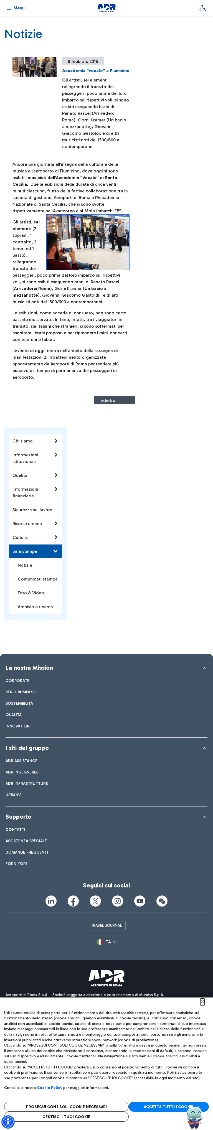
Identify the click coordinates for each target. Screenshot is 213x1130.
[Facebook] (73, 901)
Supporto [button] (18, 816)
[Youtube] (139, 901)
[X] (95, 901)
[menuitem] (17, 681)
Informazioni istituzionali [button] (25, 458)
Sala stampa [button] (24, 551)
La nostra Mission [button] (29, 667)
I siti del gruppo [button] (27, 748)
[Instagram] (117, 901)
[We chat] (162, 901)
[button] (106, 942)
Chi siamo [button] (22, 441)
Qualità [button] (19, 475)
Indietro (107, 400)
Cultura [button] (20, 537)
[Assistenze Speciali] (202, 8)
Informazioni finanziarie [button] (25, 492)
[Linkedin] (51, 901)
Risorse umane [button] (27, 523)
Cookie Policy (49, 1087)
